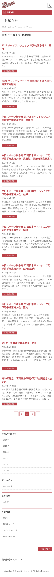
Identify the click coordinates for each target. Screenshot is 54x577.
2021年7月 (7, 486)
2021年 (6, 471)
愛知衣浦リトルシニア (24, 571)
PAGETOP (45, 549)
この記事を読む (9, 71)
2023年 (6, 458)
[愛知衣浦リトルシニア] (8, 5)
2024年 (6, 452)
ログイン (6, 518)
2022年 (6, 465)
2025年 (6, 446)
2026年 (6, 440)
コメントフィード (10, 530)
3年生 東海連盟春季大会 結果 (19, 343)
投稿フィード (8, 524)
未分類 (6, 502)
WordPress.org (9, 536)
